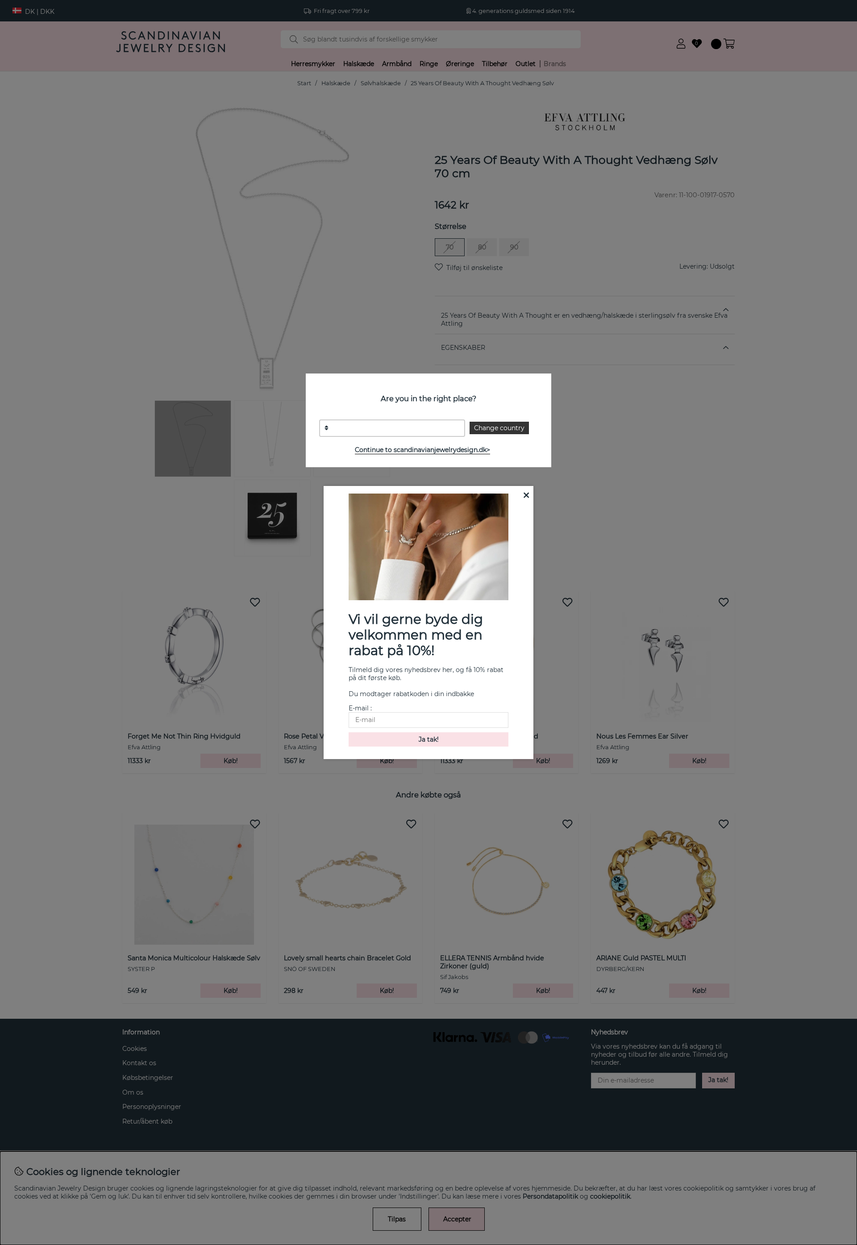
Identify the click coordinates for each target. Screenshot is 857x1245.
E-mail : (360, 708)
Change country (499, 428)
